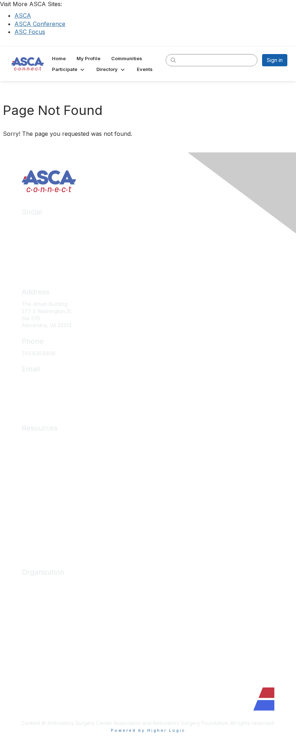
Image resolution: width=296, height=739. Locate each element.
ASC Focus (29, 31)
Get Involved (37, 616)
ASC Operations (41, 451)
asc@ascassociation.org (50, 381)
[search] (173, 60)
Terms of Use (38, 525)
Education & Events (44, 461)
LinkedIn (32, 224)
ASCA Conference (39, 23)
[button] (69, 69)
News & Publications (46, 493)
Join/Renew (36, 595)
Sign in (275, 60)
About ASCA (36, 584)
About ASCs (36, 483)
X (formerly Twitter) (45, 245)
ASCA (22, 15)
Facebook (34, 234)
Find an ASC (36, 605)
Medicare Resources (46, 440)
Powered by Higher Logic (148, 730)
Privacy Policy (38, 515)
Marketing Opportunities (50, 627)
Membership (36, 472)
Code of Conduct (42, 504)
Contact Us (35, 638)
